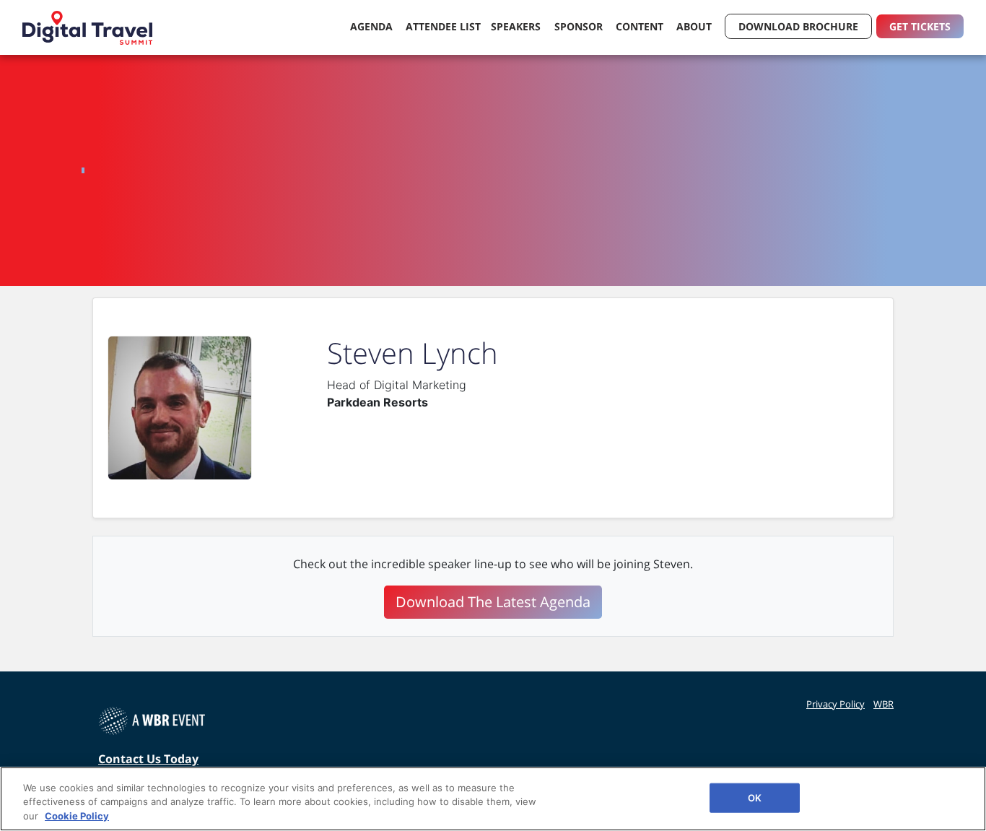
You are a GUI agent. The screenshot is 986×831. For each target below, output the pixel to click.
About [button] (695, 26)
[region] (493, 799)
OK (755, 797)
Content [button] (641, 26)
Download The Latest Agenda (493, 602)
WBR (883, 703)
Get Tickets (920, 26)
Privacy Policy (835, 703)
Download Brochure (798, 26)
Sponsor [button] (580, 26)
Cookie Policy (77, 816)
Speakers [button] (517, 26)
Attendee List (443, 26)
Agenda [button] (373, 26)
